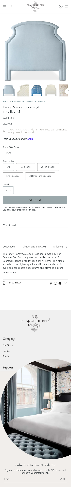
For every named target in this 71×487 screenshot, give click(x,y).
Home (5, 101)
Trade (6, 356)
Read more (9, 273)
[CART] (66, 6)
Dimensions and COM (34, 246)
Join (62, 479)
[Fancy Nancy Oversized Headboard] (9, 90)
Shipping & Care (62, 246)
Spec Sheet (15, 282)
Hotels (6, 351)
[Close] (66, 376)
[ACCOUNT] (61, 6)
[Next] (68, 91)
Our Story (8, 345)
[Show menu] (4, 6)
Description (9, 246)
